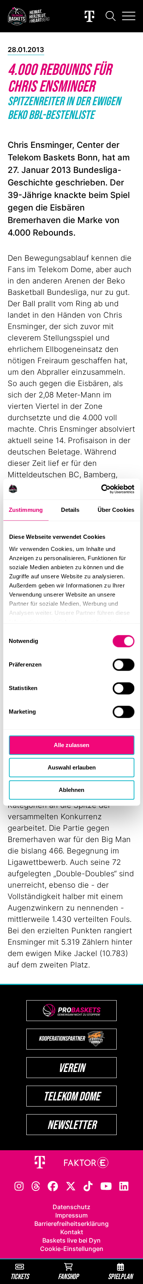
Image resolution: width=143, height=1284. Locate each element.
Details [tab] (70, 510)
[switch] (123, 665)
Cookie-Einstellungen (71, 1248)
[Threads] (35, 1185)
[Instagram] (19, 1185)
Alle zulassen (71, 745)
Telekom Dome (71, 1096)
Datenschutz (71, 1207)
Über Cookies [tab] (116, 510)
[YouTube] (106, 1185)
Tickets (19, 1276)
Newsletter (71, 1124)
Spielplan (120, 1276)
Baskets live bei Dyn (71, 1240)
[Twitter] (71, 1185)
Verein (71, 1067)
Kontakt (71, 1232)
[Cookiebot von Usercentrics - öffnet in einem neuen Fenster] (101, 489)
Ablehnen (71, 790)
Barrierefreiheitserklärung (71, 1223)
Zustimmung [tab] (26, 510)
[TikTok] (88, 1185)
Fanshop (68, 1276)
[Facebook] (53, 1185)
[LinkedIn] (124, 1185)
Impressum (71, 1215)
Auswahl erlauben (72, 767)
